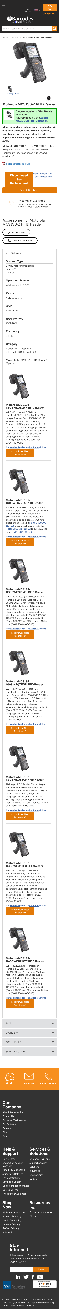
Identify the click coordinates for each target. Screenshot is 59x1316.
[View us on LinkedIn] (18, 1278)
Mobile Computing (11, 1220)
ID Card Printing (10, 1228)
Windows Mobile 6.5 (16, 285)
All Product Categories (14, 1212)
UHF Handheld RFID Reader (19, 352)
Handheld (10, 310)
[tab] (29, 252)
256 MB (10, 323)
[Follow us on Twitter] (26, 1278)
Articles (6, 1136)
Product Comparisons (41, 1212)
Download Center (11, 1181)
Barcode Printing (11, 1224)
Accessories (18, 232)
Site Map (30, 1302)
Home (5, 37)
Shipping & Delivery (12, 1174)
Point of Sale (8, 1232)
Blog (4, 1132)
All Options (13, 253)
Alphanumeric (12, 298)
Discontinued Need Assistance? (19, 453)
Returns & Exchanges (13, 1169)
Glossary (34, 1216)
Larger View (14, 94)
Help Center (8, 1159)
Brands (15, 37)
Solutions (34, 1167)
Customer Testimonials (14, 1120)
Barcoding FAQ (10, 1190)
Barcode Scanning (11, 1216)
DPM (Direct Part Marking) (19, 266)
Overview (12, 1032)
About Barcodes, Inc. (13, 1112)
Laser (8, 272)
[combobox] (29, 28)
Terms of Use (8, 1305)
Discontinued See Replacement (19, 179)
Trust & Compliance (25, 1305)
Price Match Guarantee (14, 1193)
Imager (9, 269)
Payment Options (11, 1178)
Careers (6, 1128)
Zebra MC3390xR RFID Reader (32, 119)
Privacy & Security (44, 1302)
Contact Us (49, 13)
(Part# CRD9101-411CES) (18, 528)
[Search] (54, 28)
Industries (35, 1170)
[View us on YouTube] (40, 1278)
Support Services (38, 1163)
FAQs (8, 1023)
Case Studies (36, 1175)
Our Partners (9, 1124)
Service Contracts (22, 240)
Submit (41, 1269)
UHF (8, 336)
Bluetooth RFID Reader (17, 348)
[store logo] (20, 19)
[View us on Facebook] (33, 1278)
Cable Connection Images (15, 1185)
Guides (33, 1179)
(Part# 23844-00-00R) (22, 532)
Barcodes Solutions (40, 1159)
